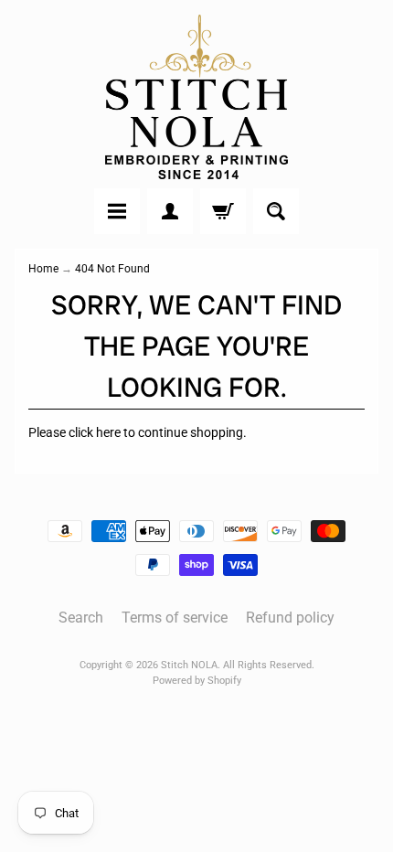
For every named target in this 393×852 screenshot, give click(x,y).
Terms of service (175, 617)
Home (43, 268)
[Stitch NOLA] (196, 97)
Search (80, 617)
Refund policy (290, 617)
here (108, 432)
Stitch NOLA (189, 665)
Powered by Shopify (197, 681)
